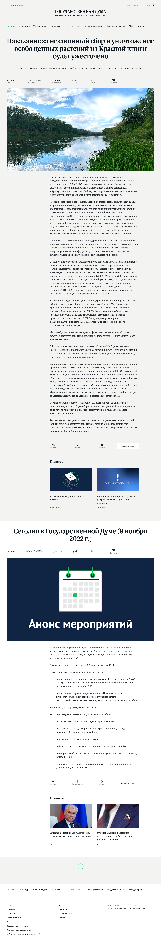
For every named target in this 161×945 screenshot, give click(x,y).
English (128, 5)
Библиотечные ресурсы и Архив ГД (22, 933)
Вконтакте (62, 909)
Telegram (61, 917)
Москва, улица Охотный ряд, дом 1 (130, 908)
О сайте (10, 904)
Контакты (11, 909)
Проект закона (58, 177)
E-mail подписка (14, 917)
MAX (59, 904)
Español (136, 5)
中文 (142, 5)
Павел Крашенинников (119, 233)
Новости (11, 80)
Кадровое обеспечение (17, 925)
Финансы (11, 921)
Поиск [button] (153, 5)
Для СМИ (11, 913)
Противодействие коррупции (20, 929)
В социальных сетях (17, 5)
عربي (148, 5)
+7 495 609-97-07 (128, 904)
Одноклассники (64, 913)
